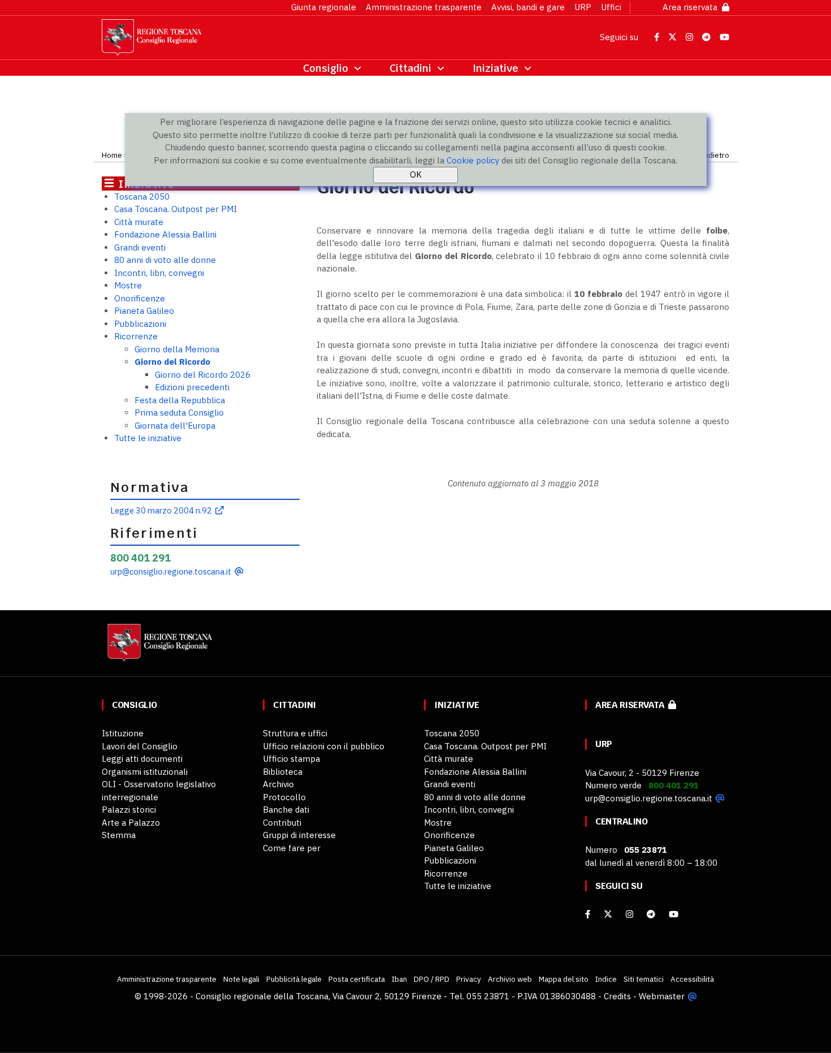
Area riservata (692, 7)
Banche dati (286, 809)
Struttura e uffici (295, 733)
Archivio (278, 784)
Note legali (241, 979)
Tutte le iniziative (147, 438)
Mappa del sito (563, 979)
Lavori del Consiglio (140, 746)
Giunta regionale (323, 7)
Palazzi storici (129, 809)
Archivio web (510, 979)
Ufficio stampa (291, 758)
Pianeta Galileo (144, 310)
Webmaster (662, 996)
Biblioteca (282, 771)
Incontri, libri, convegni (159, 272)
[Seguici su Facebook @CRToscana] (657, 37)
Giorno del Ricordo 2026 (202, 374)
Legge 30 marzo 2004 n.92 (161, 510)
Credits (617, 996)
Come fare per (292, 848)
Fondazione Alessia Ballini (165, 234)
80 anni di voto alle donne (165, 259)
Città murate (138, 222)
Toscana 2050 (142, 196)
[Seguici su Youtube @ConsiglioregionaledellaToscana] (724, 37)
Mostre (128, 285)
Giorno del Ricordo (172, 361)
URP (582, 7)
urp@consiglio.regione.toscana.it (170, 571)
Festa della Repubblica (180, 400)
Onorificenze (139, 298)
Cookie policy (473, 160)
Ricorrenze (136, 336)
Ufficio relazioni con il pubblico (323, 746)
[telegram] (652, 914)
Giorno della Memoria (177, 349)
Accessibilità (692, 979)
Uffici (611, 7)
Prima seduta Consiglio (179, 412)
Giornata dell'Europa (175, 425)
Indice (606, 979)
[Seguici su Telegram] (707, 37)
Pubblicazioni (140, 323)
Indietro (715, 155)
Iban (399, 979)
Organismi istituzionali (145, 771)
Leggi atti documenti (142, 758)
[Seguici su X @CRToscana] (673, 37)
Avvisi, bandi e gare (528, 7)
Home (112, 155)
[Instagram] (629, 914)
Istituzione (123, 733)
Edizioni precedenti (192, 387)
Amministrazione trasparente (424, 7)
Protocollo (284, 797)
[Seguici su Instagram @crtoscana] (690, 37)
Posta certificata (356, 979)
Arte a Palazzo (131, 822)
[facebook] (587, 914)
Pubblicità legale (294, 979)
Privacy (468, 979)
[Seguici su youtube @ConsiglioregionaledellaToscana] (673, 914)
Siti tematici (644, 979)
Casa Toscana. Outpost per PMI (175, 209)
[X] (608, 914)
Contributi (282, 822)
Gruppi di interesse (299, 835)
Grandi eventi (140, 247)
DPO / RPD (431, 979)
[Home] (158, 648)
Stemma (119, 835)
